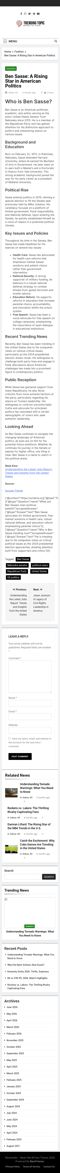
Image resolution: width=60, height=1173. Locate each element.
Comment (14, 658)
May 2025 (12, 1060)
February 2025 (14, 1080)
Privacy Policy (12, 1166)
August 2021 (13, 1146)
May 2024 (12, 1126)
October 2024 (14, 1093)
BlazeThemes (37, 1161)
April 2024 (12, 1132)
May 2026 (12, 1013)
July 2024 (12, 1113)
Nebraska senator (17, 565)
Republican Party (17, 571)
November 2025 (15, 1040)
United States (39, 571)
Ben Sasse (23, 559)
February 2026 (14, 1033)
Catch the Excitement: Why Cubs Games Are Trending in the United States (37, 844)
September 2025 (15, 1053)
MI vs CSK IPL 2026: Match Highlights (27, 978)
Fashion (11, 68)
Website (12, 725)
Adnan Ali (13, 92)
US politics (13, 577)
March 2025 (13, 1073)
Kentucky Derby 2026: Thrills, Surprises (28, 971)
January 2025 (14, 1086)
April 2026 (12, 1020)
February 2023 (14, 1139)
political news (40, 565)
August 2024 (13, 1106)
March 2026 (13, 1027)
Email (12, 711)
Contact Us (49, 1166)
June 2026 (12, 1007)
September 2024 (15, 1099)
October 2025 (14, 1046)
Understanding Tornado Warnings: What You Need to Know (36, 788)
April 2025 (12, 1066)
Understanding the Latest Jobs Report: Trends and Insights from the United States (28, 473)
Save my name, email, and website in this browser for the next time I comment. (29, 742)
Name (12, 697)
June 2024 (12, 1119)
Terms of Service (31, 1166)
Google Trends (14, 490)
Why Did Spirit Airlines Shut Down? (25, 964)
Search (8, 870)
